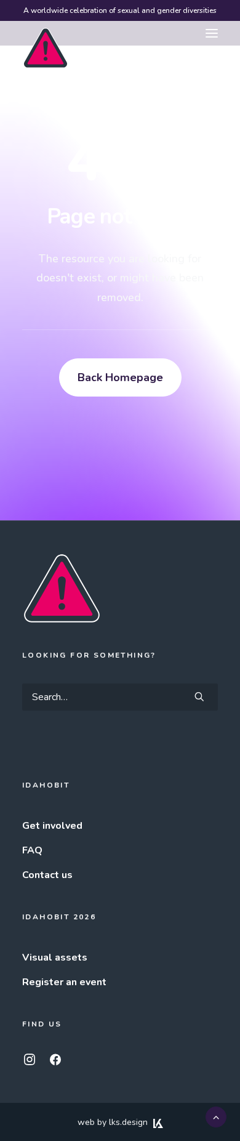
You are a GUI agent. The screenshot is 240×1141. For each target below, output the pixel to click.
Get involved (52, 826)
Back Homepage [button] (120, 377)
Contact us (47, 875)
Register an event (64, 982)
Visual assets (54, 957)
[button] (211, 33)
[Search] (120, 697)
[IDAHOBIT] (45, 34)
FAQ (32, 850)
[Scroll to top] (216, 1116)
